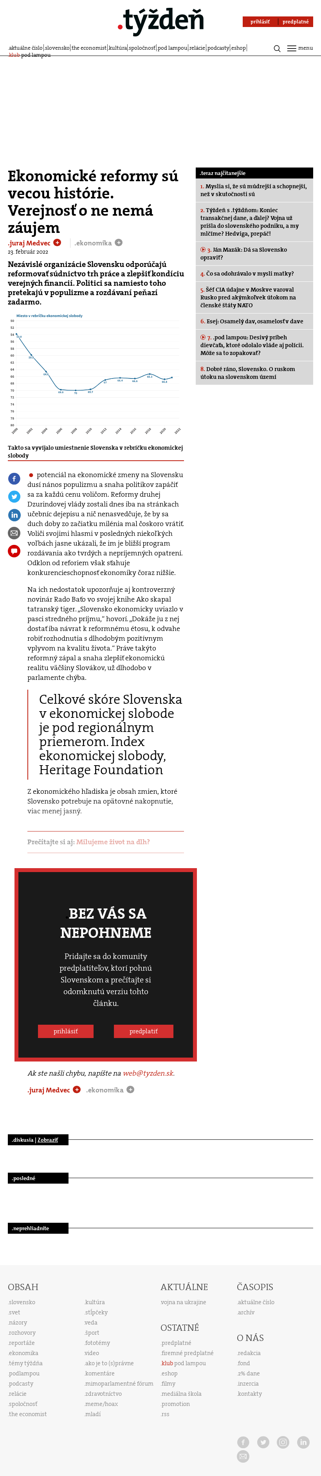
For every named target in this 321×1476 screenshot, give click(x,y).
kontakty (250, 1394)
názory (18, 1322)
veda (91, 1322)
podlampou (24, 1373)
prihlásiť (66, 1031)
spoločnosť (142, 47)
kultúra (118, 47)
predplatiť (144, 1031)
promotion (176, 1404)
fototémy (97, 1343)
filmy (168, 1384)
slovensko (57, 47)
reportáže (22, 1343)
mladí (93, 1414)
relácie (197, 47)
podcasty (218, 47)
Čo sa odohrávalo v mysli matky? (247, 274)
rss (166, 1414)
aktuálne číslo (26, 47)
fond (244, 1363)
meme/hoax (101, 1404)
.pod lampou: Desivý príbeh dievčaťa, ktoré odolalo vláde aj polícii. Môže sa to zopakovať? (252, 345)
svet (14, 1312)
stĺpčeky (96, 1312)
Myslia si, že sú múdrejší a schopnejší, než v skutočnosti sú (253, 190)
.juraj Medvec (30, 243)
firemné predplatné (188, 1353)
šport (92, 1333)
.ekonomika (94, 243)
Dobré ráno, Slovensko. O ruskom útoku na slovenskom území (247, 373)
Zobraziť (48, 1139)
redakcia (249, 1353)
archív (246, 1312)
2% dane (249, 1373)
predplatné (176, 1343)
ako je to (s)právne (109, 1363)
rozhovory (22, 1333)
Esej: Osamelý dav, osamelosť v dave (251, 321)
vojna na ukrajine (183, 1302)
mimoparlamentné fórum (119, 1384)
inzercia (248, 1384)
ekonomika (23, 1353)
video (92, 1353)
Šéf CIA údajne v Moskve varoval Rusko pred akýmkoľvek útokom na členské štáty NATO (248, 297)
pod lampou (173, 47)
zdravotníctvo (103, 1394)
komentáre (100, 1373)
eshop (238, 47)
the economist (89, 47)
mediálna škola (182, 1394)
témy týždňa (26, 1363)
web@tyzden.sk (148, 1073)
